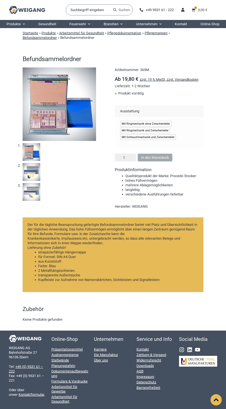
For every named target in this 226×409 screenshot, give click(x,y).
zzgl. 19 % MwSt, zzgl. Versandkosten (169, 79)
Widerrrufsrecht (148, 360)
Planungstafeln (63, 366)
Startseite (30, 33)
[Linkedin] (189, 349)
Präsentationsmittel (67, 349)
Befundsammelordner (40, 37)
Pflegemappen (156, 33)
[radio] (145, 123)
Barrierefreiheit (148, 388)
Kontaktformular (31, 394)
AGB (139, 371)
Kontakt (181, 24)
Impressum (145, 377)
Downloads (145, 366)
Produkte (14, 24)
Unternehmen (146, 24)
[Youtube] (197, 349)
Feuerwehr (77, 24)
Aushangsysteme (65, 355)
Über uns (101, 360)
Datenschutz (146, 382)
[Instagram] (181, 349)
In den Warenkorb (155, 157)
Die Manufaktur (106, 355)
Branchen (111, 24)
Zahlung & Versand (151, 355)
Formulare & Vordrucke (69, 381)
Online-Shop (209, 24)
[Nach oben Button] (216, 399)
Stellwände (60, 360)
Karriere (100, 349)
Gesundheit (47, 24)
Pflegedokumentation (124, 33)
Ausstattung (129, 111)
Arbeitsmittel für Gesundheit (81, 33)
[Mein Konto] (183, 10)
